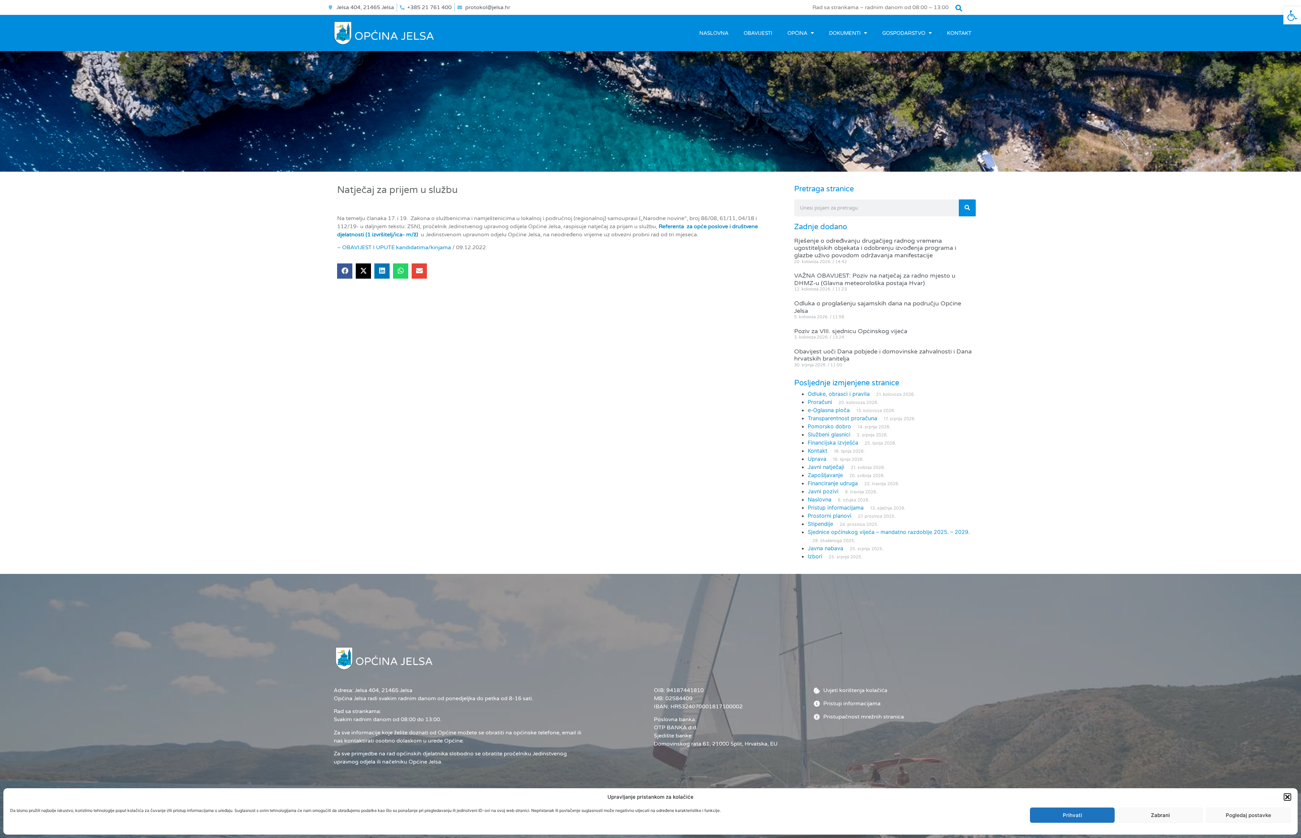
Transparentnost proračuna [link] (842, 418)
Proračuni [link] (820, 402)
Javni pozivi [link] (823, 491)
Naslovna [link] (713, 33)
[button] (1287, 797)
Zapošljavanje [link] (825, 475)
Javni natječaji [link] (826, 467)
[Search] (967, 207)
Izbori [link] (815, 556)
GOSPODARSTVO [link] (903, 33)
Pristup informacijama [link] (836, 507)
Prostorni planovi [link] (829, 515)
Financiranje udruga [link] (833, 483)
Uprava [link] (817, 458)
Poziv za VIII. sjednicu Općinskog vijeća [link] (850, 331)
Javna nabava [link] (825, 548)
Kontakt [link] (959, 33)
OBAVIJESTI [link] (758, 33)
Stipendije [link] (820, 523)
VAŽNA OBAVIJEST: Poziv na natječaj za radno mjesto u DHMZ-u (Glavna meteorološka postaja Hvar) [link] (874, 279)
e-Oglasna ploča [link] (829, 410)
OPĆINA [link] (797, 33)
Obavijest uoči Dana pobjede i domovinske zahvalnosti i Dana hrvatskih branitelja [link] (883, 355)
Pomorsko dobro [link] (829, 426)
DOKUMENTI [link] (845, 33)
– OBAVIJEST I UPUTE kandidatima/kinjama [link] (394, 247)
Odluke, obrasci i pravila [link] (839, 393)
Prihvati (1072, 815)
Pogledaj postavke (1248, 815)
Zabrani (1160, 815)
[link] (1292, 15)
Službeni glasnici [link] (829, 434)
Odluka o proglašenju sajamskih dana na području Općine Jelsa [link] (877, 307)
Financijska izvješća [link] (833, 442)
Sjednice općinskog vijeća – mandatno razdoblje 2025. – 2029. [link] (889, 532)
